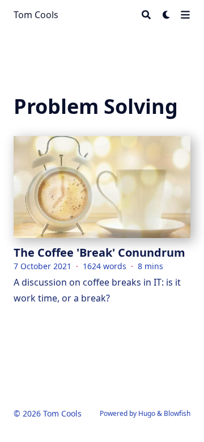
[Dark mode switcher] (166, 14)
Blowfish (177, 413)
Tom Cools (36, 14)
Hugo (146, 413)
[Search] (146, 14)
